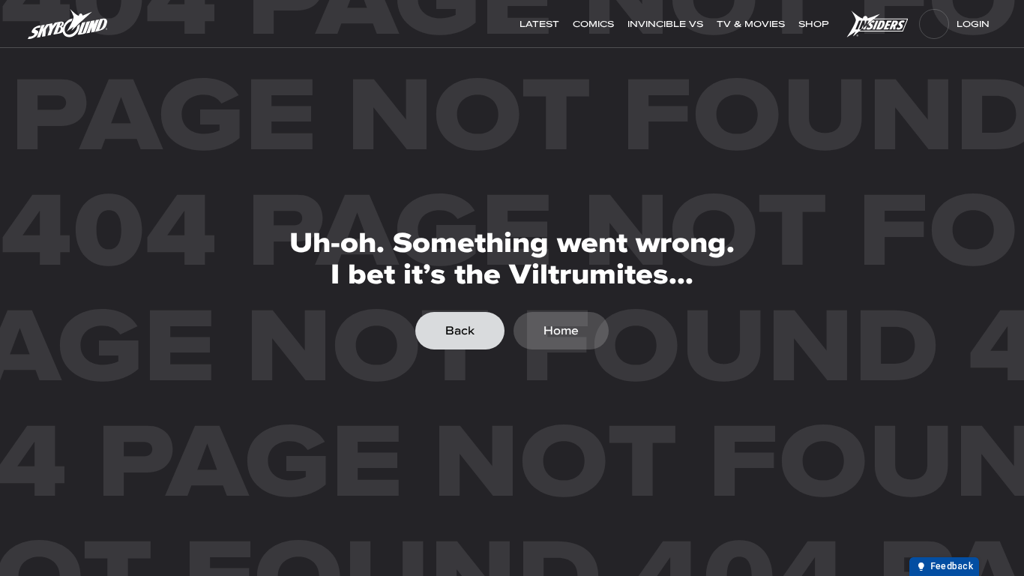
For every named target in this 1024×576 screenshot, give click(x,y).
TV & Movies (751, 24)
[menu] (934, 24)
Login (973, 24)
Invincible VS (665, 24)
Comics (593, 24)
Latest (539, 24)
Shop (815, 24)
